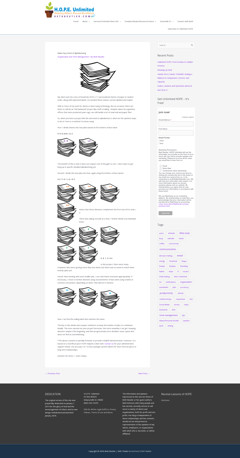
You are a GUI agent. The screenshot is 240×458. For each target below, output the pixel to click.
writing (170, 326)
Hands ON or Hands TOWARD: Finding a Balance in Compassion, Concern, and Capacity (175, 78)
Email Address (165, 120)
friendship (184, 266)
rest (191, 299)
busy (161, 238)
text (161, 143)
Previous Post (52, 373)
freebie (162, 266)
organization (186, 282)
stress (177, 304)
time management (169, 315)
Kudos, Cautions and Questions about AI (175, 86)
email (180, 255)
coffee (161, 243)
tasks (186, 304)
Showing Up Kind (165, 70)
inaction (186, 271)
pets (174, 287)
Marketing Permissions (168, 150)
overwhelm (163, 287)
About (85, 21)
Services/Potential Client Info (106, 21)
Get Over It (163, 90)
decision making (165, 256)
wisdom (186, 320)
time (174, 309)
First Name (163, 129)
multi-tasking (164, 276)
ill (178, 271)
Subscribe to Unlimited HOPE (180, 29)
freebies (172, 266)
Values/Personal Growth (169, 320)
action (161, 233)
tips (183, 315)
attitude (171, 233)
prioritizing (184, 287)
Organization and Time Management (73, 56)
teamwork (163, 309)
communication (168, 249)
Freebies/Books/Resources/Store (139, 21)
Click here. (165, 400)
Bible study (185, 233)
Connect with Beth (185, 21)
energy (162, 261)
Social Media (164, 304)
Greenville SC (165, 21)
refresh (181, 293)
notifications (171, 282)
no (160, 282)
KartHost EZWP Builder (141, 451)
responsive (180, 299)
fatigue (184, 261)
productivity (166, 293)
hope (171, 271)
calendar (170, 238)
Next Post (144, 373)
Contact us (109, 343)
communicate (174, 243)
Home (76, 21)
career (181, 238)
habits (161, 271)
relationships (165, 299)
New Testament (180, 276)
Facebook (173, 261)
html (162, 141)
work (161, 326)
